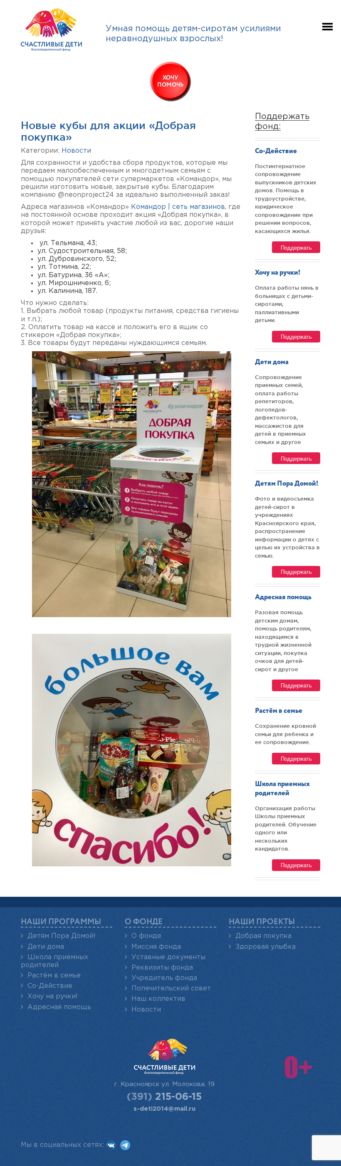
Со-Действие (276, 151)
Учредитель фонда (164, 978)
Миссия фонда (156, 947)
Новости (76, 151)
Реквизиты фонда (162, 968)
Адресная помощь (283, 597)
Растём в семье (278, 710)
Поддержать (296, 247)
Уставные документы (168, 957)
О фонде (146, 936)
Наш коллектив (158, 999)
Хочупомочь (170, 81)
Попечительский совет (171, 988)
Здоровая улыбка (265, 947)
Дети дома (272, 362)
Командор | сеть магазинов (178, 207)
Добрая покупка (263, 936)
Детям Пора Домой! (286, 483)
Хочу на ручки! (277, 272)
